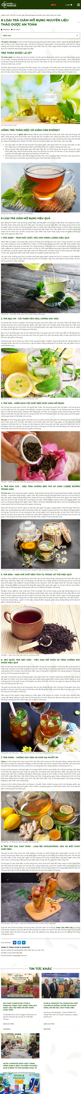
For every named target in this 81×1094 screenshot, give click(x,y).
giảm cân (23, 134)
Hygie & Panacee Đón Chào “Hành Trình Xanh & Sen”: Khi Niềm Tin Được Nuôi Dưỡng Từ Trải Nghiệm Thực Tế (20, 1066)
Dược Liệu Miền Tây (64, 927)
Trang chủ (5, 15)
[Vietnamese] (55, 5)
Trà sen (4, 420)
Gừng (3, 761)
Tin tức (13, 15)
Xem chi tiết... (9, 1024)
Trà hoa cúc (5, 493)
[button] (14, 942)
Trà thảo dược (6, 57)
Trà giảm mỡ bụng (8, 42)
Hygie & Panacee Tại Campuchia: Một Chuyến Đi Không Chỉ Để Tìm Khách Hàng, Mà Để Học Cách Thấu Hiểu (61, 1005)
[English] (52, 5)
